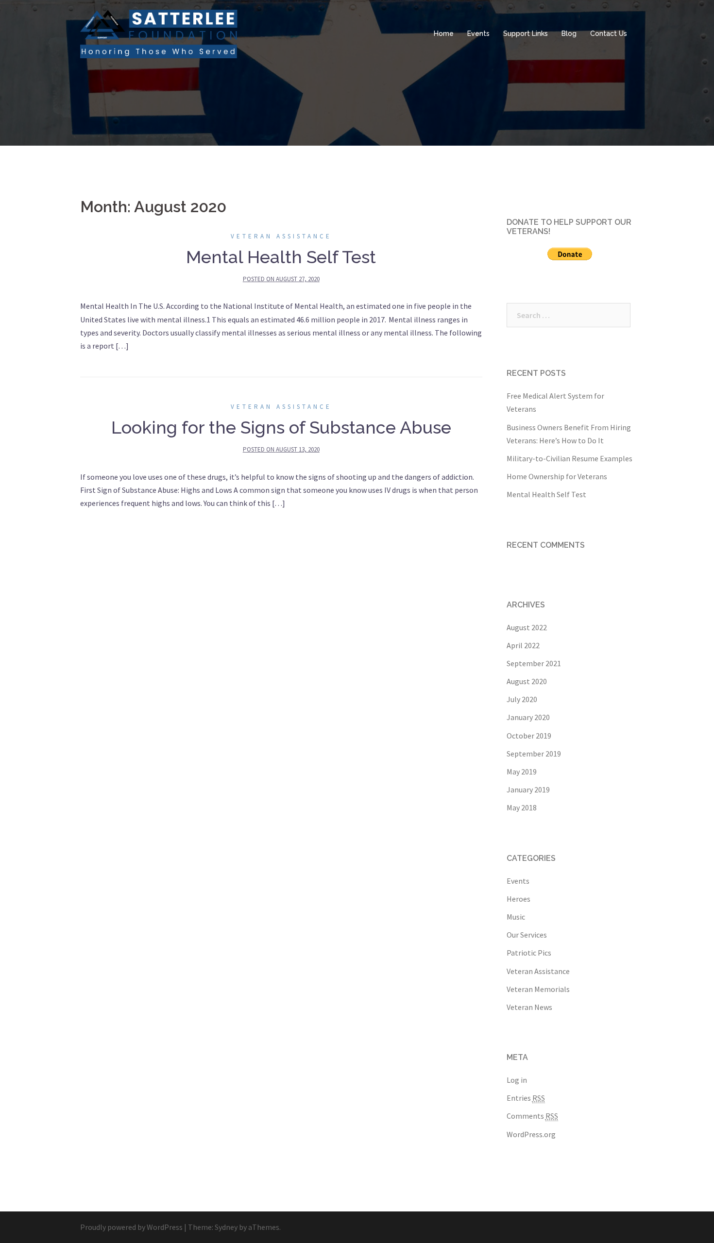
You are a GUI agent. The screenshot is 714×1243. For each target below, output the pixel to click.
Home (444, 33)
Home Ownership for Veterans (557, 476)
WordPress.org (531, 1134)
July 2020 (522, 699)
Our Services (527, 935)
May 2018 (522, 807)
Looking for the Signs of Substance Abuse (281, 427)
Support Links (525, 33)
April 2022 (523, 645)
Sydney (226, 1227)
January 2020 (528, 717)
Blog (569, 33)
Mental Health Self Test (281, 257)
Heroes (518, 899)
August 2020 (527, 681)
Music (516, 917)
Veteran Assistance (281, 236)
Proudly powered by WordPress (131, 1227)
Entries (526, 1098)
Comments (532, 1116)
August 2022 (527, 627)
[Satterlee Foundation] (160, 33)
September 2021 (534, 663)
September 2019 (534, 753)
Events (478, 33)
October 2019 (529, 735)
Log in (517, 1080)
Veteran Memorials (538, 989)
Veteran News (529, 1007)
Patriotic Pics (529, 952)
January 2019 (528, 789)
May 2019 (522, 771)
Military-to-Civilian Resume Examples (569, 458)
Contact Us (608, 33)
